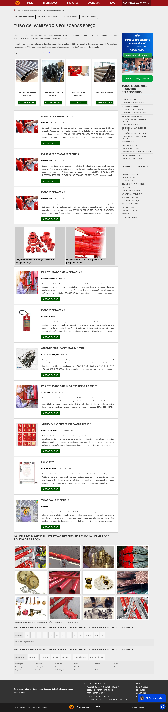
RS (63, 635)
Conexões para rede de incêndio (135, 133)
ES (39, 635)
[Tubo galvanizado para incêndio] (132, 557)
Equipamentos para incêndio (133, 184)
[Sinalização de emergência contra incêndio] (27, 434)
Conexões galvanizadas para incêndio (134, 120)
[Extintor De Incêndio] (27, 321)
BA (75, 635)
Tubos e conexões (129, 210)
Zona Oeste (45, 657)
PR (51, 635)
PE (69, 635)
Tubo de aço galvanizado (132, 158)
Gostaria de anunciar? (136, 3)
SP (45, 635)
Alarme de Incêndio (57, 53)
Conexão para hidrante (88, 17)
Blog (112, 3)
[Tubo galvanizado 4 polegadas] (132, 608)
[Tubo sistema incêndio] (30, 557)
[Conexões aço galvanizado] (98, 557)
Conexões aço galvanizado (133, 103)
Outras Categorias (135, 166)
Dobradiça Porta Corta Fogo (100, 690)
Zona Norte (33, 657)
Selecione (18, 635)
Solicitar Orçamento (137, 78)
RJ (27, 635)
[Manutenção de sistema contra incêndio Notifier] (27, 396)
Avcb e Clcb (127, 214)
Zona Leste (66, 657)
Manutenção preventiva (132, 194)
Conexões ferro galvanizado (134, 113)
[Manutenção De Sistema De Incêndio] (27, 282)
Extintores (43, 53)
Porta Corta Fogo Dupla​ (98, 696)
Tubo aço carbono (129, 145)
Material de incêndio (130, 197)
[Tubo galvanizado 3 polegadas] (98, 608)
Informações (50, 3)
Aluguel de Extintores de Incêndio (103, 687)
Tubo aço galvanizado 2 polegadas (136, 152)
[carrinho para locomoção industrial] (27, 359)
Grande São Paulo (80, 657)
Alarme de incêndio (130, 174)
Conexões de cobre (130, 106)
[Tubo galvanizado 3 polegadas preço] (39, 242)
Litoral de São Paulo (97, 657)
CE (81, 635)
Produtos (72, 3)
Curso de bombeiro (130, 181)
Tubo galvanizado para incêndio (47, 17)
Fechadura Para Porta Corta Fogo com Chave (107, 699)
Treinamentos (128, 207)
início (30, 3)
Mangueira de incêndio (131, 191)
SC (57, 635)
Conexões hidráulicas (131, 125)
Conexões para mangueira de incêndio (134, 129)
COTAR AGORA (27, 102)
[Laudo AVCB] (27, 473)
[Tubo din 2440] (64, 557)
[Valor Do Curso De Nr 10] (27, 511)
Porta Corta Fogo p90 (96, 693)
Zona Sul (56, 657)
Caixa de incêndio (129, 177)
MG (33, 635)
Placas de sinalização (131, 201)
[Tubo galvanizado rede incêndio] (132, 582)
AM (96, 635)
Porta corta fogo (129, 217)
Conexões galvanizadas (132, 116)
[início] (17, 3)
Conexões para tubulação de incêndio (134, 137)
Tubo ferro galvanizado (69, 17)
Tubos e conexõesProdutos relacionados (134, 89)
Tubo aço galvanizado (131, 148)
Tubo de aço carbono (131, 155)
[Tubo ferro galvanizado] (98, 582)
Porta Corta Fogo (30, 53)
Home (138, 684)
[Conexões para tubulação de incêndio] (64, 608)
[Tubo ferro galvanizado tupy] (64, 582)
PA (102, 635)
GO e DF (89, 635)
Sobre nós (94, 3)
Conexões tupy (128, 142)
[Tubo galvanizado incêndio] (30, 582)
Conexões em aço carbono (133, 109)
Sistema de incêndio (130, 204)
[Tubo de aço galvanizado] (30, 608)
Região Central (20, 657)
